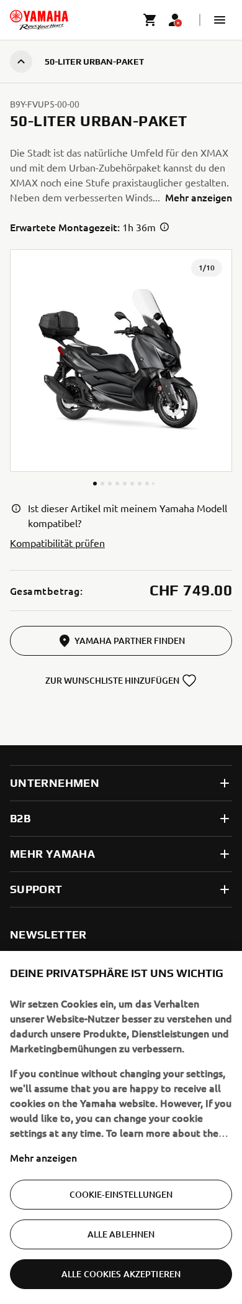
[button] (219, 19)
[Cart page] (150, 19)
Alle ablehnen (121, 1234)
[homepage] (39, 20)
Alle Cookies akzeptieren (121, 1274)
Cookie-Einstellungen (121, 1194)
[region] (121, 1127)
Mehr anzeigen (43, 1157)
